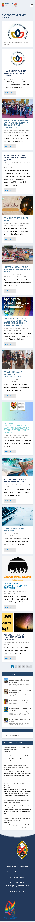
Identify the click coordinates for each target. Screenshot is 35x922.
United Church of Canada (15, 724)
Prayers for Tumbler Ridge (16, 219)
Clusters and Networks (22, 435)
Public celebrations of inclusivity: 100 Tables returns (20, 709)
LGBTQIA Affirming (8, 276)
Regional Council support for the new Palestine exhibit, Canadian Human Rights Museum (20, 680)
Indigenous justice (18, 713)
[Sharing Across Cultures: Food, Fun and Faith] (17, 568)
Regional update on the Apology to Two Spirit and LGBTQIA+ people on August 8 (15, 321)
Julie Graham (8, 591)
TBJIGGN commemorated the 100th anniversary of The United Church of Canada (16, 428)
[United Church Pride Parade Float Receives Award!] (17, 254)
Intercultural (7, 132)
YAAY (22, 132)
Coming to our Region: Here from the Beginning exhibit (20, 691)
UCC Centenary (26, 714)
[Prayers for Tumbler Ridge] (17, 205)
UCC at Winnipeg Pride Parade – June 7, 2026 (20, 720)
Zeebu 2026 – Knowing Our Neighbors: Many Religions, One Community (16, 123)
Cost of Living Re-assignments (14, 529)
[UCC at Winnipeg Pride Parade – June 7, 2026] (6, 720)
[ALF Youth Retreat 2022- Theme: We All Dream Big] (17, 622)
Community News (24, 130)
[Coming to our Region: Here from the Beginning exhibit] (6, 691)
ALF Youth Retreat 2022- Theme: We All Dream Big (15, 637)
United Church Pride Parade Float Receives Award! (17, 269)
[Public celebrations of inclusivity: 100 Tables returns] (6, 709)
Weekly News (22, 79)
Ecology (11, 713)
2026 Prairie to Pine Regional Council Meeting (15, 73)
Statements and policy (14, 685)
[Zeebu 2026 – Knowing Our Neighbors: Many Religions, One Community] (17, 108)
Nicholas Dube (8, 130)
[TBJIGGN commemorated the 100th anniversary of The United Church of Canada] (17, 411)
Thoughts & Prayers (8, 225)
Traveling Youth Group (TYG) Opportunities (14, 374)
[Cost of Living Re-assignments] (17, 516)
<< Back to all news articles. (12, 735)
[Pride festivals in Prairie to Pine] (6, 701)
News (17, 79)
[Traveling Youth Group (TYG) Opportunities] (17, 359)
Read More (9, 93)
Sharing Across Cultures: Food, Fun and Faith (15, 585)
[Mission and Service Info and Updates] (17, 467)
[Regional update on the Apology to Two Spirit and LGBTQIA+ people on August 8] (17, 306)
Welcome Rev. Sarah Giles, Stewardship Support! (15, 157)
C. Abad (7, 79)
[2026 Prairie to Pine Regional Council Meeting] (17, 58)
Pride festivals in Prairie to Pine (18, 700)
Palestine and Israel (23, 684)
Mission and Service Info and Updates (15, 480)
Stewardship (23, 163)
